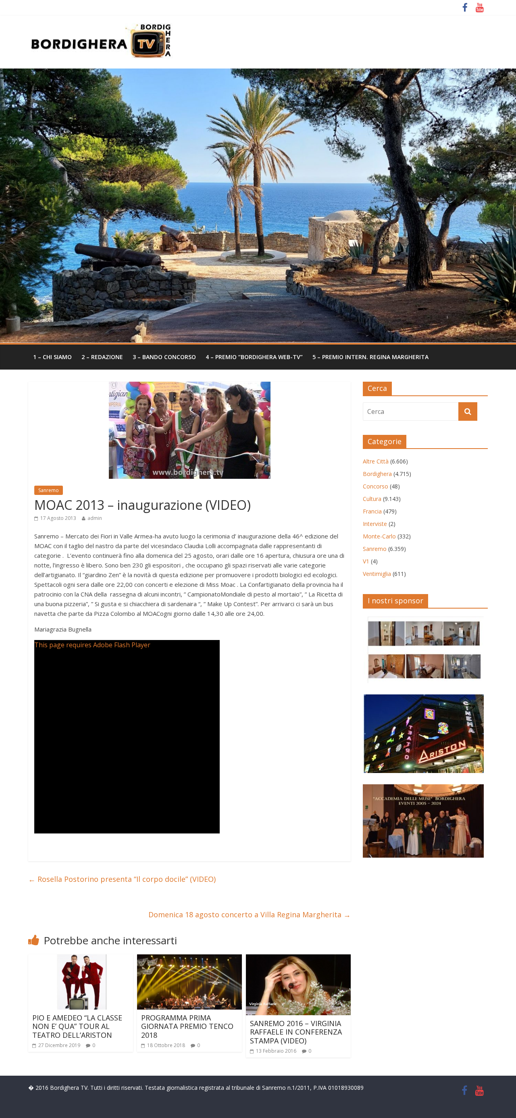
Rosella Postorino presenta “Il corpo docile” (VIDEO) (122, 879)
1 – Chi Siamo (52, 357)
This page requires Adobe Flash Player (92, 644)
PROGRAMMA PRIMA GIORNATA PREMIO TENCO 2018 (187, 1026)
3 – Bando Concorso (164, 357)
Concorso (375, 486)
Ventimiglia (377, 574)
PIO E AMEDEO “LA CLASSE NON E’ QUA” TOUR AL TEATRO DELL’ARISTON (77, 1026)
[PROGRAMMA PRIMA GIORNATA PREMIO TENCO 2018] (189, 959)
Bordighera (377, 474)
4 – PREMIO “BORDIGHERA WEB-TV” (254, 357)
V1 (366, 561)
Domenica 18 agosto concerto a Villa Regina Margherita (249, 914)
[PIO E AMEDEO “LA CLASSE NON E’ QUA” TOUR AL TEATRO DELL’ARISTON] (80, 959)
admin (94, 518)
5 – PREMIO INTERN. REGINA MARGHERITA (370, 357)
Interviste (375, 524)
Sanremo (48, 490)
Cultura (372, 499)
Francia (372, 511)
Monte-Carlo (379, 536)
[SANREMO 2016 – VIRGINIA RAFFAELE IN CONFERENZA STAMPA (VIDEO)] (298, 959)
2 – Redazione (102, 357)
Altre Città (376, 461)
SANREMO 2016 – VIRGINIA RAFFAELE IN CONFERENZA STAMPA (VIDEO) (296, 1031)
